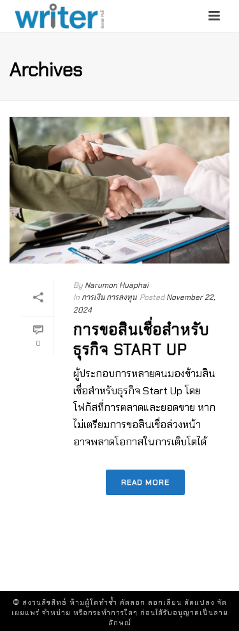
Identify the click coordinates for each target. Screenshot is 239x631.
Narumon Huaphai (116, 285)
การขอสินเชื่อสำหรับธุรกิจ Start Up (141, 339)
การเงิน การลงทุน (109, 297)
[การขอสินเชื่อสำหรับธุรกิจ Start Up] (119, 190)
